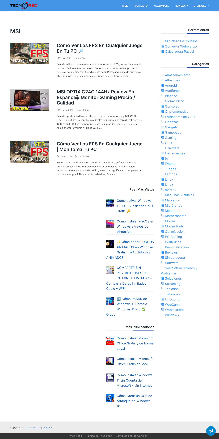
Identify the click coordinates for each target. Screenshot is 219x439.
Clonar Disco (174, 101)
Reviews (171, 252)
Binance (170, 96)
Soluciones (173, 278)
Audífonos (172, 91)
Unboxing (172, 299)
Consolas (171, 106)
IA (166, 159)
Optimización (174, 232)
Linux (168, 179)
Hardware (172, 148)
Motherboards (175, 216)
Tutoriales (172, 294)
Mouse (169, 221)
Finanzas (171, 122)
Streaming (172, 284)
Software (171, 263)
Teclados (171, 289)
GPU (168, 143)
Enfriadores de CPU (179, 117)
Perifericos (172, 242)
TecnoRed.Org (33, 427)
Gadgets (171, 127)
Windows (171, 315)
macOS (170, 190)
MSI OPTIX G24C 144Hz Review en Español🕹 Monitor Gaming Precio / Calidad (96, 97)
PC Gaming (173, 237)
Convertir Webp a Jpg (181, 46)
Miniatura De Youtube (181, 41)
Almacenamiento (177, 75)
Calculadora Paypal (179, 51)
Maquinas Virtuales (179, 195)
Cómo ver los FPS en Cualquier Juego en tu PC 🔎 (100, 48)
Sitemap (48, 427)
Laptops (170, 174)
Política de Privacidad (99, 435)
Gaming (170, 138)
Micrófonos (173, 205)
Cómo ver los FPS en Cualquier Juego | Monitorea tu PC (100, 146)
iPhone (170, 164)
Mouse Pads (174, 226)
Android (170, 85)
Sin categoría (174, 258)
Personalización (176, 247)
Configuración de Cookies (131, 435)
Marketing (172, 200)
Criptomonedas (176, 111)
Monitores (172, 211)
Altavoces (172, 80)
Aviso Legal (76, 435)
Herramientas (174, 153)
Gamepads (172, 132)
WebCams (172, 305)
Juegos (170, 169)
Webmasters (174, 310)
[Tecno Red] (23, 10)
